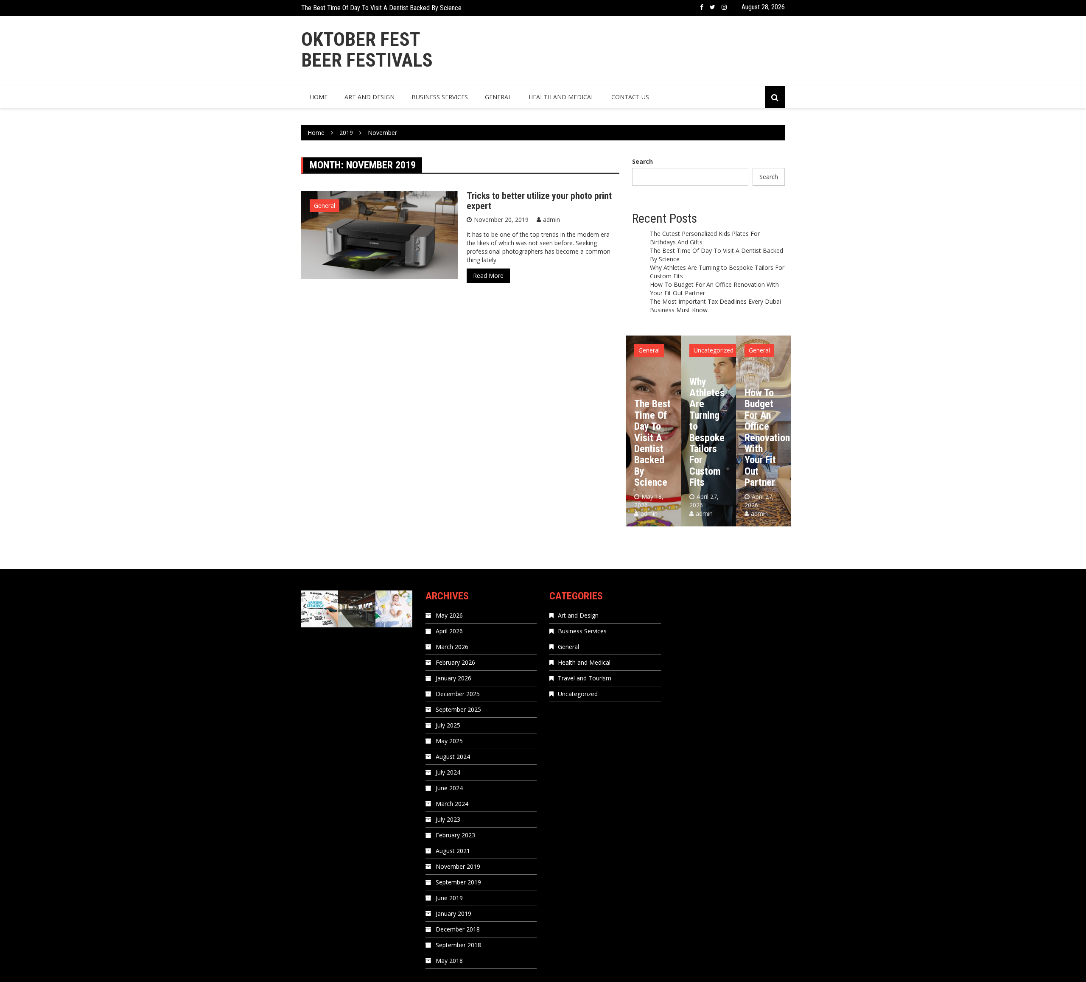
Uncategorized (713, 350)
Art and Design (369, 97)
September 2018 (458, 945)
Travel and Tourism (584, 678)
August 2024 (453, 757)
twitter (712, 7)
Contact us (630, 97)
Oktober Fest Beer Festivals (367, 50)
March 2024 (452, 804)
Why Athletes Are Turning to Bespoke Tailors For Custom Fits (707, 432)
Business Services (439, 97)
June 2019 (449, 898)
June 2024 (449, 788)
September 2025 (458, 709)
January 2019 (453, 913)
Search (642, 161)
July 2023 (448, 819)
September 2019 (458, 882)
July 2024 (448, 772)
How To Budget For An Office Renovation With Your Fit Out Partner (767, 437)
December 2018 (458, 929)
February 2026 (455, 662)
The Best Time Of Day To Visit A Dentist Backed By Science (381, 8)
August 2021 (453, 851)
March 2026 (452, 647)
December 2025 (458, 694)
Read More (488, 275)
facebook (701, 7)
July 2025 (448, 725)
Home (318, 97)
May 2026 (449, 615)
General (498, 97)
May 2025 (449, 741)
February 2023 (455, 835)
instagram (724, 7)
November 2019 (458, 866)
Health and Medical (561, 97)
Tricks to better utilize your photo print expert (539, 200)
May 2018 (449, 961)
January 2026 (453, 678)
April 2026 (449, 631)
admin (551, 219)
